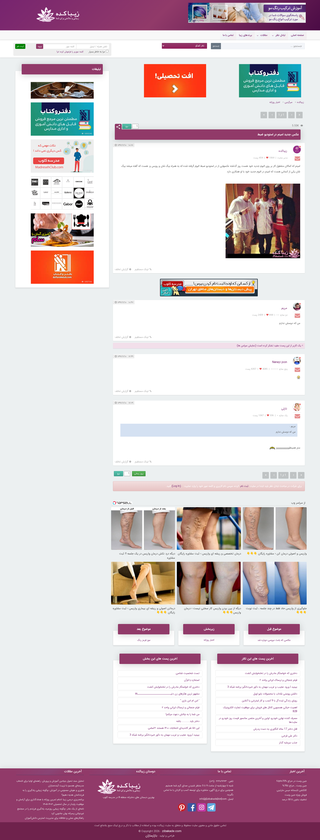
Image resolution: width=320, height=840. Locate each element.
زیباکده (300, 102)
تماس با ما (228, 35)
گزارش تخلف (121, 269)
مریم (284, 308)
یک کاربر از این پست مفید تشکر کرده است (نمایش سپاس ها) (269, 346)
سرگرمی (288, 102)
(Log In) (176, 486)
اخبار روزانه (274, 102)
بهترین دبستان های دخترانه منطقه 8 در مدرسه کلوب (128, 797)
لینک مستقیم (142, 269)
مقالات (263, 35)
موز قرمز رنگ (143, 640)
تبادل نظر (280, 35)
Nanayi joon (279, 362)
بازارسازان (151, 835)
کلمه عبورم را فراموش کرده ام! (70, 51)
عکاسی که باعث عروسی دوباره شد (274, 640)
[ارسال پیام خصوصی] (298, 158)
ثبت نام (244, 486)
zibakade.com (171, 831)
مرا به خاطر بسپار (97, 51)
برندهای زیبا (245, 35)
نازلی (284, 409)
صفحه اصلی (297, 35)
